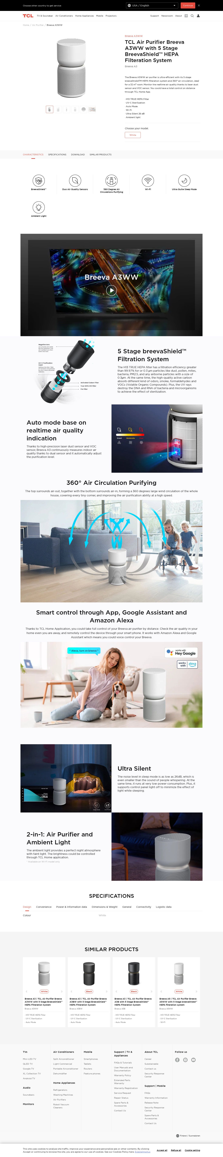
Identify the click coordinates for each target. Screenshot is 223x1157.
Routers (88, 1068)
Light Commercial (62, 1063)
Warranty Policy (122, 1075)
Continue (188, 5)
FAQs (147, 1093)
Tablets (87, 1063)
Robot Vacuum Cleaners (61, 1106)
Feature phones (92, 1073)
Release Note (151, 1102)
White (133, 135)
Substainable (151, 1063)
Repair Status (121, 1097)
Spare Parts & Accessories (121, 1104)
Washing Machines (63, 1094)
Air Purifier (38, 25)
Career (148, 1059)
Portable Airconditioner (65, 1068)
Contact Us (120, 1110)
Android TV (29, 1078)
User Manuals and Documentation (123, 1069)
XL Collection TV (32, 1073)
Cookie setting (192, 1150)
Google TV (28, 1068)
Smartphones (91, 1059)
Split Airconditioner (63, 1059)
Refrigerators (60, 1090)
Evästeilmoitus (142, 1151)
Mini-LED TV (29, 1059)
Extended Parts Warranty (122, 1082)
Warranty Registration (126, 1088)
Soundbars (28, 1094)
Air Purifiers (59, 1099)
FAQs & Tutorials (123, 1062)
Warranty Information (156, 1097)
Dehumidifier (60, 1073)
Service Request (122, 1093)
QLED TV (28, 1063)
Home (26, 25)
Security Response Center (154, 1075)
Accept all (162, 1150)
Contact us (150, 1068)
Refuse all (176, 1150)
